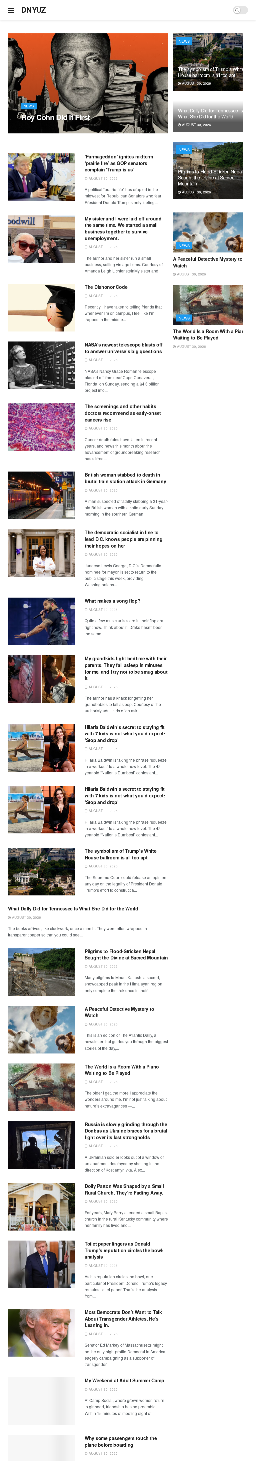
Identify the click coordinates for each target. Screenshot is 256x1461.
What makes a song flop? (113, 600)
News (29, 106)
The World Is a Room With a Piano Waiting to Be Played (122, 1069)
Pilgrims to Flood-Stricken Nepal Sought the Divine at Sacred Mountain (126, 954)
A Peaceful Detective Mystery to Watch (119, 1012)
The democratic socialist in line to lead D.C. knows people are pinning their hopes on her (123, 539)
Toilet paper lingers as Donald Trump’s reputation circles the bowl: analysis (124, 1250)
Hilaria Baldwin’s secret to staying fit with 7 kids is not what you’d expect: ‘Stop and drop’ (125, 733)
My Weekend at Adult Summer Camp (124, 1380)
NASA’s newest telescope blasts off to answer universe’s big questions (123, 347)
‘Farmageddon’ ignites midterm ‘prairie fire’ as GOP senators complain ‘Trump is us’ (119, 163)
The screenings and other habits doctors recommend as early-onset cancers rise (123, 413)
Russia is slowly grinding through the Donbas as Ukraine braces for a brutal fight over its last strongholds (126, 1131)
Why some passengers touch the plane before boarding (121, 1441)
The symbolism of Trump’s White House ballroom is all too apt (121, 854)
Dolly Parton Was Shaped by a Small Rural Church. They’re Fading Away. (124, 1189)
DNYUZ (33, 10)
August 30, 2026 (39, 129)
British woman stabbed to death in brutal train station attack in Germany (125, 478)
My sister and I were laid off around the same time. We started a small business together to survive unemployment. (123, 228)
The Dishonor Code (106, 286)
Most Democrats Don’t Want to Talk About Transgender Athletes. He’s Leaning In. (123, 1318)
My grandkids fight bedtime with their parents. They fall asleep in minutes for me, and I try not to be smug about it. (126, 668)
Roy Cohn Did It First (55, 117)
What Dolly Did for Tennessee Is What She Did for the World (73, 908)
